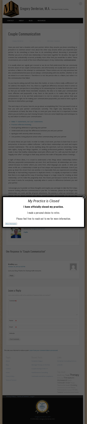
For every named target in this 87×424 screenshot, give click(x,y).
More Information (11, 224)
